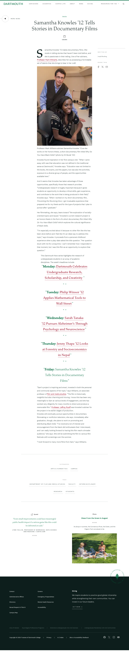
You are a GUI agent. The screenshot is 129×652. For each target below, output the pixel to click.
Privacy (49, 637)
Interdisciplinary (87, 484)
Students (70, 491)
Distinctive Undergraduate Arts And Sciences (64, 628)
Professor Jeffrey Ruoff (61, 407)
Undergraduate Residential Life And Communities (99, 628)
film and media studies (56, 394)
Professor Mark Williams (47, 60)
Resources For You (109, 4)
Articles (64, 16)
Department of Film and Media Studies (47, 484)
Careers (40, 591)
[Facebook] (104, 638)
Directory (12, 602)
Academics (47, 4)
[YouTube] (118, 638)
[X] (109, 638)
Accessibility (42, 607)
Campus (74, 469)
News (81, 4)
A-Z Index (60, 637)
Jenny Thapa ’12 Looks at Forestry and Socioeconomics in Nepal (65, 349)
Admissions (33, 4)
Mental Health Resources (46, 602)
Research (58, 491)
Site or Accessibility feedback (79, 637)
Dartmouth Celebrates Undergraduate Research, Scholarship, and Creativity (66, 272)
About (72, 4)
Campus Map (13, 612)
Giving (90, 4)
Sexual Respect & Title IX (17, 607)
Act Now (76, 607)
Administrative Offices (16, 597)
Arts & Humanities (59, 469)
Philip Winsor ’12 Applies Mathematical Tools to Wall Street (64, 298)
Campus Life (61, 4)
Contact (11, 591)
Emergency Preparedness (46, 597)
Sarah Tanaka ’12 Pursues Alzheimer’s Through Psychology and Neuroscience (64, 324)
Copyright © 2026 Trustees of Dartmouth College (25, 637)
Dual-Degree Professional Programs (33, 628)
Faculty (72, 484)
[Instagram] (114, 638)
